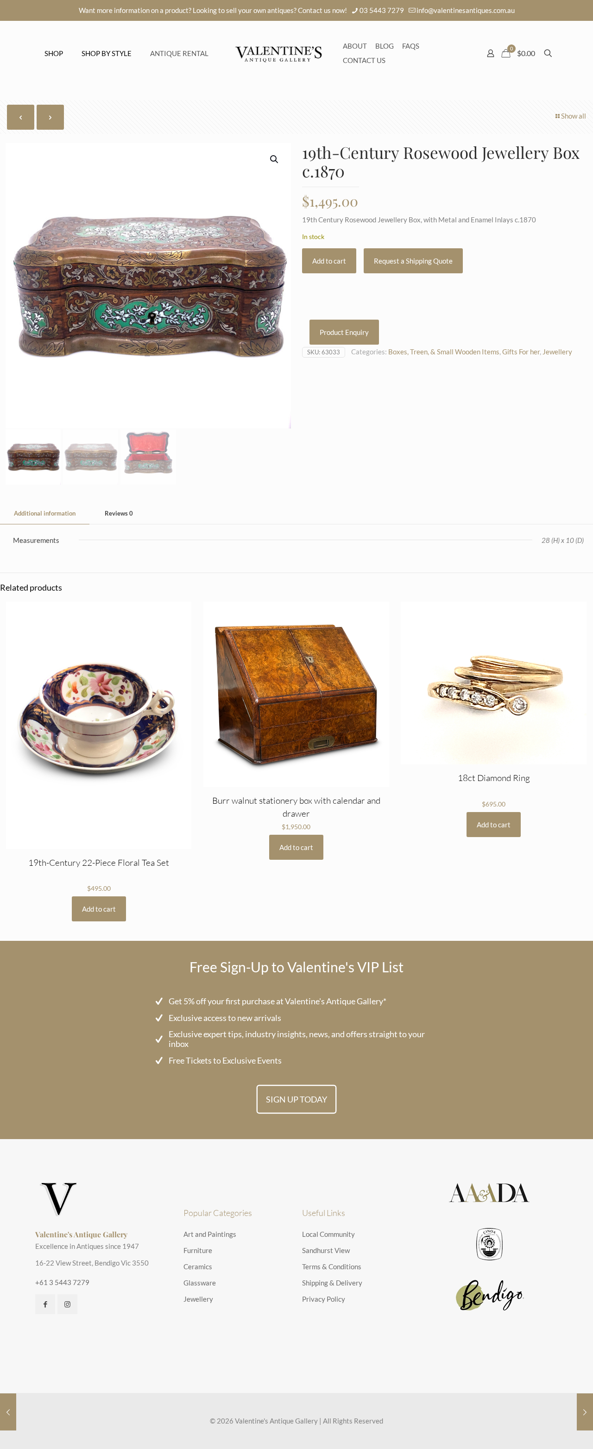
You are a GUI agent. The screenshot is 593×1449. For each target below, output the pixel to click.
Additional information (45, 513)
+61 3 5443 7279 (62, 1282)
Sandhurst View (326, 1250)
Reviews (119, 513)
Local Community (328, 1234)
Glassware (199, 1283)
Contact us (364, 60)
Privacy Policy (323, 1299)
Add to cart (329, 261)
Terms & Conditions (331, 1266)
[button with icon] (45, 1304)
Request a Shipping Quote (413, 261)
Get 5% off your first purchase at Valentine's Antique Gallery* (277, 1001)
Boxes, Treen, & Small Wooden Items (443, 351)
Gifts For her (521, 351)
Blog (384, 46)
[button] (274, 159)
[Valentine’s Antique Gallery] (278, 53)
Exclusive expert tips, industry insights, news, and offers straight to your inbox (297, 1039)
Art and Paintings (209, 1234)
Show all (573, 116)
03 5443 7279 (382, 10)
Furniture (197, 1250)
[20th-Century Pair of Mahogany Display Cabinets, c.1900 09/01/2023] (585, 1411)
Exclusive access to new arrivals (225, 1018)
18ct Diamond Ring (494, 777)
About (355, 46)
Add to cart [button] (99, 909)
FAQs (410, 46)
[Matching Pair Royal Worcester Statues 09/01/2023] (8, 1411)
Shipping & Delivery (332, 1283)
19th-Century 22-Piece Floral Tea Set (98, 862)
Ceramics (197, 1266)
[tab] (44, 513)
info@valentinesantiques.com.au (465, 10)
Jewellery (557, 351)
